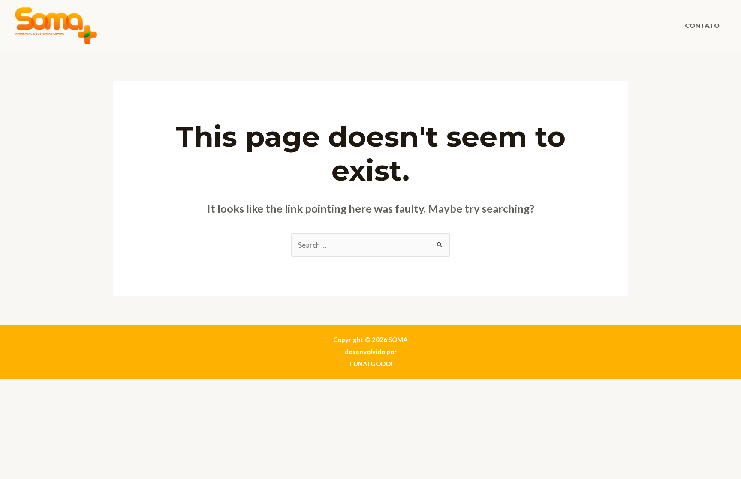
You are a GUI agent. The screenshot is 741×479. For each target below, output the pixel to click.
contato (702, 25)
